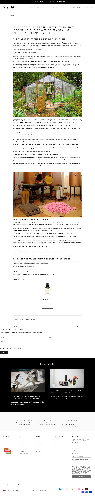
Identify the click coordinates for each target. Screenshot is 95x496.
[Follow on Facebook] (4, 484)
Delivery (21, 443)
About (63, 7)
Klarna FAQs (21, 440)
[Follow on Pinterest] (15, 484)
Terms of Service (36, 332)
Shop (31, 7)
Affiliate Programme (7, 440)
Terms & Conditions (23, 449)
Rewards (53, 440)
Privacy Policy (27, 332)
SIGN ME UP (81, 476)
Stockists (38, 447)
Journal (14, 15)
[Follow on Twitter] (7, 484)
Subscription (54, 443)
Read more (13, 407)
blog (24, 24)
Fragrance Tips (39, 443)
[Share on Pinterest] (69, 326)
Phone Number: (75, 454)
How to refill (38, 451)
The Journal (39, 7)
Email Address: (75, 448)
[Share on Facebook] (53, 326)
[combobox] (74, 456)
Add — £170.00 (47, 307)
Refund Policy (21, 445)
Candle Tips (38, 445)
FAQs (20, 438)
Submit (4, 352)
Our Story (38, 438)
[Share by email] (77, 326)
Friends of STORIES (7, 443)
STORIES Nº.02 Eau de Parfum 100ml (47, 299)
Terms (84, 473)
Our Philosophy (39, 440)
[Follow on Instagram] (11, 484)
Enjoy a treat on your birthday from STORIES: (80, 460)
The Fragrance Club (52, 7)
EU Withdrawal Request (24, 453)
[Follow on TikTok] (22, 484)
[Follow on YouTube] (18, 484)
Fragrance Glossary (40, 449)
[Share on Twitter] (61, 326)
